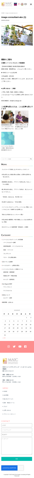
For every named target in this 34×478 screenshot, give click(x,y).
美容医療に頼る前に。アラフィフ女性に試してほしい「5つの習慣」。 (16, 183)
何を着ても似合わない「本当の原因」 (12, 202)
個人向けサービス (8, 399)
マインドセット (7, 287)
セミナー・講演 (7, 298)
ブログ (5, 406)
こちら (3, 94)
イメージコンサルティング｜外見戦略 (12, 239)
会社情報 (5, 395)
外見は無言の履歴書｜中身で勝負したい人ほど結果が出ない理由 (17, 221)
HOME (2, 13)
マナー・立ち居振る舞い (10, 257)
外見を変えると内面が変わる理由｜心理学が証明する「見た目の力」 (16, 176)
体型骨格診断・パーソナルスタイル (13, 246)
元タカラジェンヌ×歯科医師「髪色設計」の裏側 (15, 227)
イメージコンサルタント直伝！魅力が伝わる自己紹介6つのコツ (7, 148)
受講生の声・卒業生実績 (10, 275)
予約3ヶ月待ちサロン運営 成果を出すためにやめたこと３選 (21, 126)
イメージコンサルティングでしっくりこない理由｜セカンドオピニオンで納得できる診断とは (17, 208)
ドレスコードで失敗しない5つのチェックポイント (15, 169)
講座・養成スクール (8, 402)
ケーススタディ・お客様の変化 (10, 265)
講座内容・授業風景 (8, 272)
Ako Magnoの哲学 (7, 284)
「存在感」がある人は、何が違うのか (12, 197)
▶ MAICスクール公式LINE (9, 72)
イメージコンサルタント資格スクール (12, 269)
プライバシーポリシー (9, 414)
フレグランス (7, 253)
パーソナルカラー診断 (9, 242)
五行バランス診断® (7, 261)
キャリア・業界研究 (8, 279)
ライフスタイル (7, 290)
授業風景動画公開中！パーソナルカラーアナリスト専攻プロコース (7, 126)
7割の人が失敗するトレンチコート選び (12, 214)
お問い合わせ (7, 410)
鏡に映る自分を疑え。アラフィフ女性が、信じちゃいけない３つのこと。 (17, 190)
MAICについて (6, 295)
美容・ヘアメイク (8, 250)
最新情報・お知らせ (7, 302)
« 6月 (4, 338)
